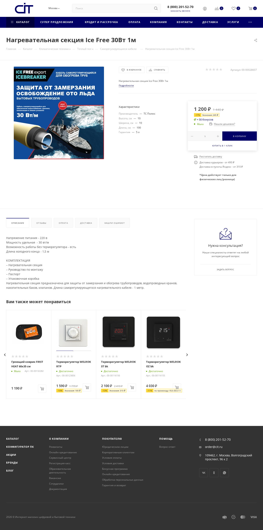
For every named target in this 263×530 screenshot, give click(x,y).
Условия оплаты (112, 457)
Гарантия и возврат (114, 485)
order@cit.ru (214, 447)
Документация (58, 489)
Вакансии (55, 478)
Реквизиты (55, 447)
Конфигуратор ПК (20, 447)
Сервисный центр (60, 457)
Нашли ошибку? (114, 223)
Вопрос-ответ (167, 447)
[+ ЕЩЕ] (250, 22)
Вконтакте (203, 472)
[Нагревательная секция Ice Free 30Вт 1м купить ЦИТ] (59, 113)
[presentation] (5, 355)
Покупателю (112, 439)
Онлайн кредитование (63, 452)
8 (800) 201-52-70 (180, 7)
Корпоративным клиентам (118, 452)
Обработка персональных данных (122, 479)
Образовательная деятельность (60, 470)
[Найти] (156, 8)
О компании (59, 439)
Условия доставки (113, 463)
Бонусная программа (115, 469)
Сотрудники (56, 483)
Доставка (86, 223)
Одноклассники (214, 472)
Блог (10, 470)
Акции (11, 455)
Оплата (63, 223)
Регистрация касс (59, 463)
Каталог (12, 439)
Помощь (166, 439)
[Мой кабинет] (205, 9)
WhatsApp (224, 472)
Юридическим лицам (115, 447)
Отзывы (41, 223)
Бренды (12, 462)
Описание (17, 223)
